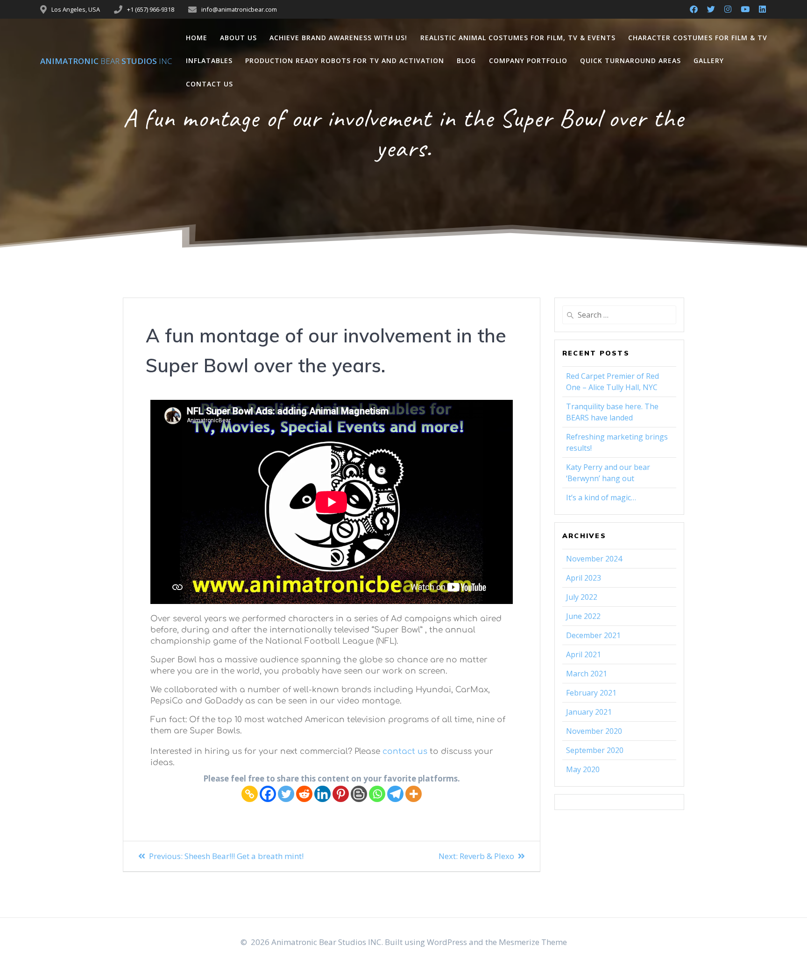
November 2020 (594, 731)
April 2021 (583, 654)
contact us (404, 751)
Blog (466, 60)
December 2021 (593, 635)
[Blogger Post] (359, 794)
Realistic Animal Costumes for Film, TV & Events (518, 37)
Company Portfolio (528, 60)
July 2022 (581, 597)
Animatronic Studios (106, 61)
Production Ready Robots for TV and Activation (344, 60)
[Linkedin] (322, 794)
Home (196, 37)
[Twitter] (286, 794)
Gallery (709, 60)
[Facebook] (268, 794)
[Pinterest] (341, 794)
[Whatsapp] (377, 794)
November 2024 (594, 559)
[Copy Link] (249, 794)
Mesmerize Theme (533, 942)
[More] (413, 794)
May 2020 (583, 769)
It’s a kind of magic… (601, 497)
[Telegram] (395, 794)
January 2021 (589, 712)
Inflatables (209, 60)
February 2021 (591, 693)
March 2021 (586, 673)
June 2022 (583, 616)
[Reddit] (304, 794)
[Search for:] (619, 314)
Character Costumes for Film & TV (697, 37)
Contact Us (209, 83)
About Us (238, 37)
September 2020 (594, 750)
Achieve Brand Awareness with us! (338, 37)
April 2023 (583, 578)
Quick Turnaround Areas (630, 60)
